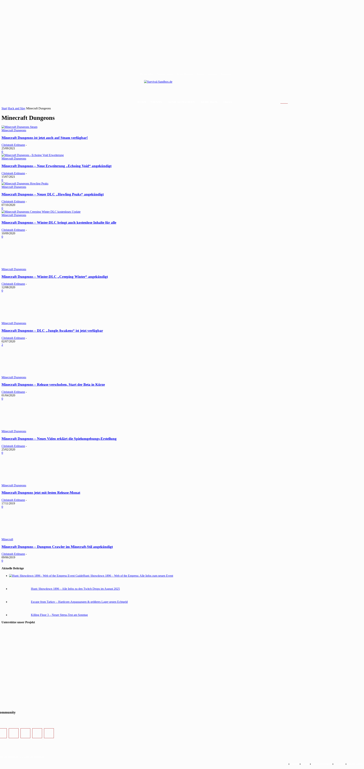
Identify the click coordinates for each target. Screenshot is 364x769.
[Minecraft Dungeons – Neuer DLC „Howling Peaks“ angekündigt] (25, 183)
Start (4, 108)
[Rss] (49, 733)
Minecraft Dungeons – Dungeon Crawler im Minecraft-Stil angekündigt (57, 547)
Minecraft (7, 539)
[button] (288, 102)
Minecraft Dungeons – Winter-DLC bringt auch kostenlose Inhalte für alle (59, 222)
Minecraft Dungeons (14, 130)
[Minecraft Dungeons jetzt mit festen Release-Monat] (30, 482)
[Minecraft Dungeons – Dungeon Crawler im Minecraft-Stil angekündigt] (30, 536)
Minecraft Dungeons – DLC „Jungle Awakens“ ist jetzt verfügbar (52, 331)
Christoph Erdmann (13, 144)
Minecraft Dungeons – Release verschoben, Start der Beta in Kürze (53, 384)
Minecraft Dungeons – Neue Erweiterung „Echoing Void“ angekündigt (56, 166)
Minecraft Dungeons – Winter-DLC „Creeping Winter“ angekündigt (55, 277)
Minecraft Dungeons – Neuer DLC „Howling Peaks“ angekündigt (53, 194)
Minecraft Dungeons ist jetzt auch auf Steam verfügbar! (45, 138)
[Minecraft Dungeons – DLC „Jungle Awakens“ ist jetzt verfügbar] (30, 319)
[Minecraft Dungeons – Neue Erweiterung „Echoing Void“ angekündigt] (33, 155)
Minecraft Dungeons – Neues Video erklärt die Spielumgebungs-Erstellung (59, 439)
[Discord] (37, 733)
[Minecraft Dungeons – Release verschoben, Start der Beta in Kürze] (30, 374)
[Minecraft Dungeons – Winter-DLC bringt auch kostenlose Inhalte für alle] (41, 211)
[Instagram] (14, 733)
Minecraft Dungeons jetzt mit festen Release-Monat (41, 493)
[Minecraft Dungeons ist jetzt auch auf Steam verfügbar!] (19, 127)
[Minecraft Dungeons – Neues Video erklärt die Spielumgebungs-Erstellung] (30, 427)
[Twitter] (25, 733)
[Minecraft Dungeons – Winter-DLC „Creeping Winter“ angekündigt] (30, 265)
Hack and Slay (16, 108)
